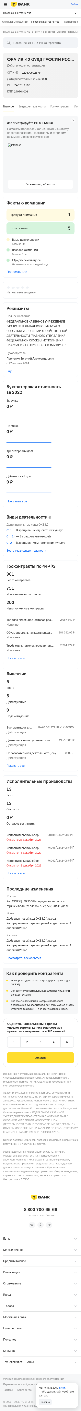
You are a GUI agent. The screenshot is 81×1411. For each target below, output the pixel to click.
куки (62, 1387)
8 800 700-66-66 (40, 1209)
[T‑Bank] (20, 4)
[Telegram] (49, 1225)
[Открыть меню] (5, 4)
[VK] (32, 1225)
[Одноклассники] (40, 1225)
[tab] (8, 106)
